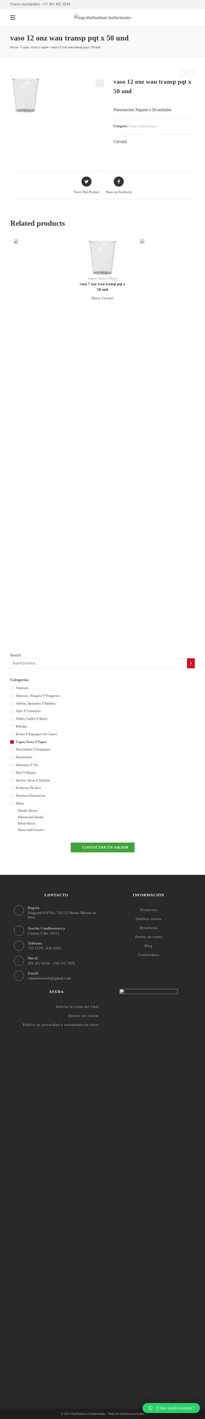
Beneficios (149, 928)
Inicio (14, 47)
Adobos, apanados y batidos (35, 703)
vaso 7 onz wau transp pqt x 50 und (102, 287)
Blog (148, 946)
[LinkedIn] (158, 1376)
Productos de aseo (28, 788)
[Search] (191, 663)
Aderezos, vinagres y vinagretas (38, 696)
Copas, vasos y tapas (34, 47)
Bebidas (21, 726)
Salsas (20, 803)
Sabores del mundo (31, 817)
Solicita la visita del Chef (77, 1007)
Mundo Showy (28, 810)
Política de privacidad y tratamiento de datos (61, 1025)
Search (15, 655)
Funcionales (24, 757)
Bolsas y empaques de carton (36, 734)
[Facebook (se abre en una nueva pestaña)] (178, 4)
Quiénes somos (149, 919)
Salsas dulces (27, 823)
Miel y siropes (26, 772)
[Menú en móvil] (12, 17)
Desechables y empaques (33, 749)
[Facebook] (139, 1376)
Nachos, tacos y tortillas (33, 780)
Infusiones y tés (27, 765)
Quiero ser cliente (83, 1016)
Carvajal (120, 141)
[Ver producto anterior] (182, 73)
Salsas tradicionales (31, 830)
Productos (148, 910)
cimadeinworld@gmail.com (49, 978)
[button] (102, 847)
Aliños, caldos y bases (31, 718)
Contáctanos (148, 955)
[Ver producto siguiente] (191, 73)
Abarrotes (22, 688)
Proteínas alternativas (30, 795)
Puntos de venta (148, 937)
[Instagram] (148, 1376)
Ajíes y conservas (28, 711)
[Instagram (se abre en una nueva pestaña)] (185, 4)
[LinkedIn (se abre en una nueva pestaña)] (192, 4)
